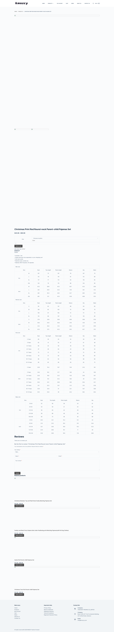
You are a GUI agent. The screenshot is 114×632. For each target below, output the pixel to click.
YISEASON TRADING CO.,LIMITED (86, 609)
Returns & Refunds (48, 609)
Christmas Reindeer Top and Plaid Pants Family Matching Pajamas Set (33, 501)
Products (16, 609)
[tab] (57, 250)
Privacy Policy (47, 608)
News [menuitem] (72, 3)
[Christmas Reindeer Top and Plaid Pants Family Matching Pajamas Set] (57, 489)
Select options (19, 505)
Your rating (17, 449)
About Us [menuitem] (79, 3)
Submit (17, 473)
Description (17, 250)
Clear (33, 240)
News (15, 615)
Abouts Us (17, 616)
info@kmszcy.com (82, 620)
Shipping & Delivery (49, 611)
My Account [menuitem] (60, 3)
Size (23, 239)
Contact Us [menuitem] (87, 3)
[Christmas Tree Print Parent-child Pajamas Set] (57, 577)
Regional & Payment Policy (50, 615)
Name (17, 456)
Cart (15, 613)
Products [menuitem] (50, 3)
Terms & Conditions (49, 613)
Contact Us (17, 618)
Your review (18, 460)
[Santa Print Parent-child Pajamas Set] (57, 548)
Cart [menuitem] (67, 3)
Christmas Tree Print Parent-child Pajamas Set (26, 589)
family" (23, 249)
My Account (17, 611)
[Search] (93, 3)
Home (15, 608)
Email (60, 456)
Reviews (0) (16, 251)
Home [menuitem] (43, 3)
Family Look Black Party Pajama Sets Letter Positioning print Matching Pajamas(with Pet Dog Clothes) (41, 530)
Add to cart (18, 246)
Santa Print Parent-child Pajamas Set (24, 560)
